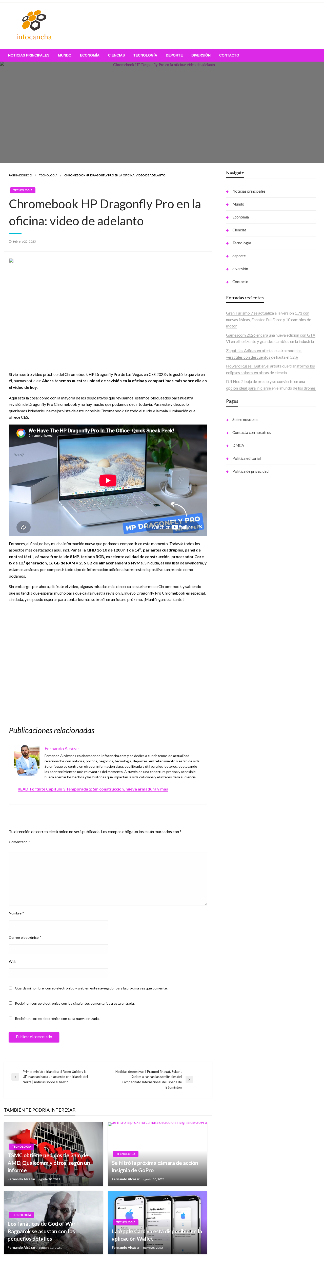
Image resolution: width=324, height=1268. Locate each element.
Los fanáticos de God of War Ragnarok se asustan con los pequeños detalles (41, 1231)
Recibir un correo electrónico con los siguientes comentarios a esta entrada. (75, 1003)
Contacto (229, 55)
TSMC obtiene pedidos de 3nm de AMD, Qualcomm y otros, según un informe (49, 1162)
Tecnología (145, 55)
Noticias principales (28, 55)
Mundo (64, 55)
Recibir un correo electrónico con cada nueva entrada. (57, 1018)
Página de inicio (20, 175)
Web (12, 961)
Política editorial (246, 458)
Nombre (16, 913)
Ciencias (116, 55)
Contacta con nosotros (251, 432)
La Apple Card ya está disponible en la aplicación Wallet (157, 1235)
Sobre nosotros (245, 419)
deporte (174, 55)
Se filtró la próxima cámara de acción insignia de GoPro (155, 1166)
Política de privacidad (250, 471)
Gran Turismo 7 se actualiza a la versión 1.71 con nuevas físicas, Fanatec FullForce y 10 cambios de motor (268, 319)
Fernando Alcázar (22, 1179)
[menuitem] (29, 55)
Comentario (19, 842)
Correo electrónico (25, 937)
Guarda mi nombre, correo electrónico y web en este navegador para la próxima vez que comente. (91, 988)
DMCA (238, 445)
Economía (89, 55)
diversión (201, 55)
